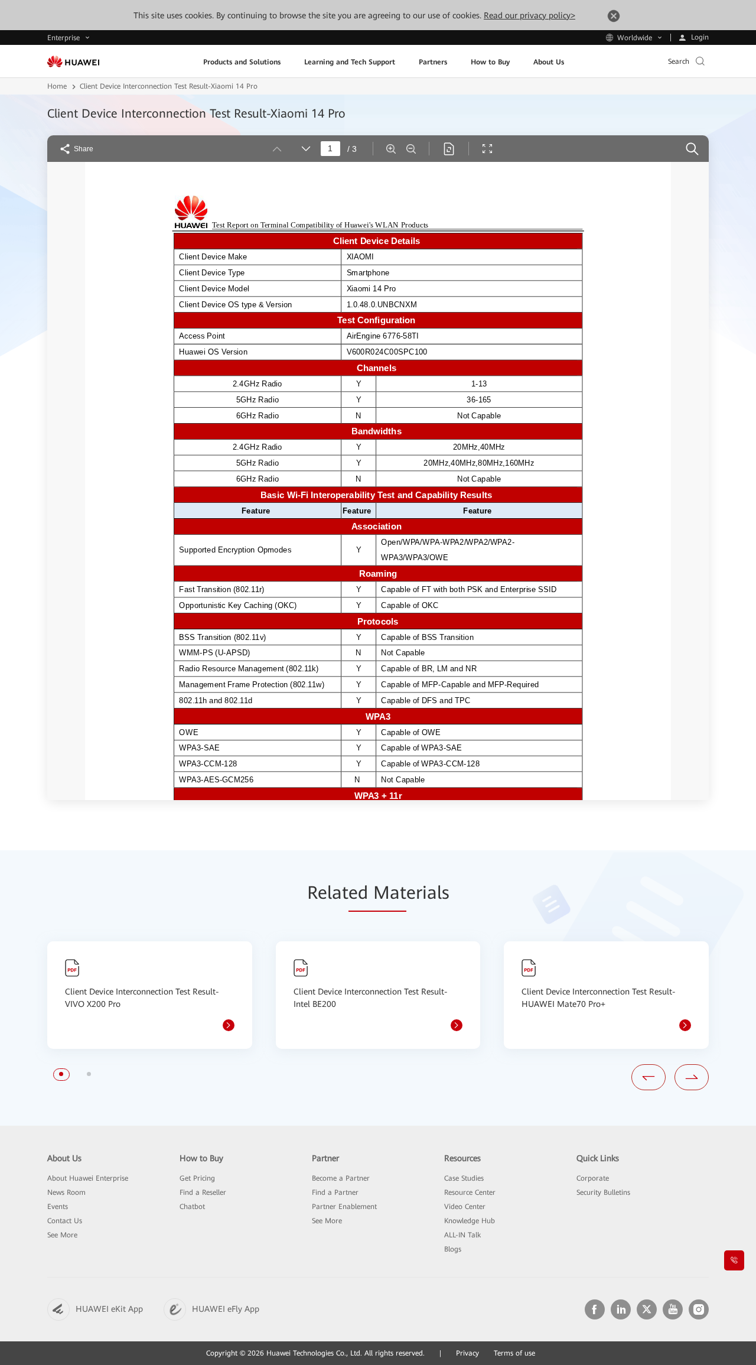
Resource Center (470, 1192)
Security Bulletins (603, 1192)
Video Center (464, 1206)
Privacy (467, 1353)
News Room (66, 1192)
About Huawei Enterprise (87, 1178)
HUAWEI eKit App (109, 1309)
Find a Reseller (203, 1192)
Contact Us (64, 1221)
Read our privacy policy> (529, 15)
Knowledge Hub (469, 1221)
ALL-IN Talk (462, 1235)
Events (57, 1206)
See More (62, 1235)
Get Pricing (197, 1178)
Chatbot (192, 1206)
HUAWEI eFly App (225, 1309)
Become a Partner (341, 1178)
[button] (61, 1074)
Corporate (592, 1178)
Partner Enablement (344, 1206)
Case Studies (464, 1178)
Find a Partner (335, 1192)
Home (57, 86)
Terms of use (514, 1353)
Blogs (452, 1249)
